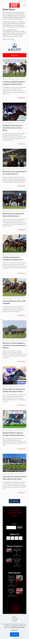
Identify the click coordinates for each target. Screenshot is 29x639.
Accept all (14, 634)
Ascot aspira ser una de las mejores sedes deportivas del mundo (14, 477)
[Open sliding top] (14, 2)
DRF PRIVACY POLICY (15, 613)
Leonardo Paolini (9, 340)
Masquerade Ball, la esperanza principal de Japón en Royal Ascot (14, 434)
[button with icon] (8, 538)
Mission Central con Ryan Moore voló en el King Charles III (13, 214)
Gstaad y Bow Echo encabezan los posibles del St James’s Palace (14, 390)
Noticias (15, 604)
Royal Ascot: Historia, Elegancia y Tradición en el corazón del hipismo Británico (14, 345)
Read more (22, 98)
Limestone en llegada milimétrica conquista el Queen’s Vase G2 (14, 83)
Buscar (14, 524)
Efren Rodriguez (9, 79)
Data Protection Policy (18, 627)
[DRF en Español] (14, 5)
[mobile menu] (24, 5)
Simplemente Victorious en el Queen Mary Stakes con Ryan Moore (12, 127)
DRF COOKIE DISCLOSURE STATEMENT (15, 608)
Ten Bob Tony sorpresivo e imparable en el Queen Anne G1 (13, 258)
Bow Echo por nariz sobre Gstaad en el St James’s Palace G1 (14, 172)
